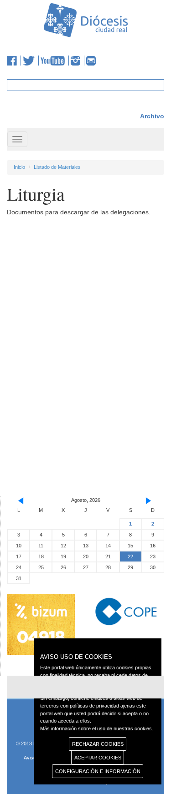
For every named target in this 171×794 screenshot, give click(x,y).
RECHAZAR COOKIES (98, 744)
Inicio (19, 167)
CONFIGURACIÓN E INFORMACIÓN (97, 771)
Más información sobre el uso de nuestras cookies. (96, 728)
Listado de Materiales (57, 167)
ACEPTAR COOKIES (97, 757)
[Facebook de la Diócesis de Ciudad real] (14, 61)
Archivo (152, 116)
